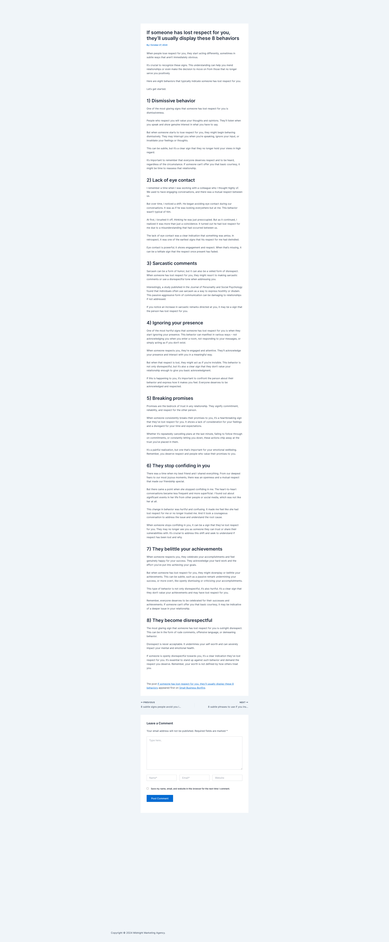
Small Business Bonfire (192, 687)
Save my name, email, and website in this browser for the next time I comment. (190, 788)
